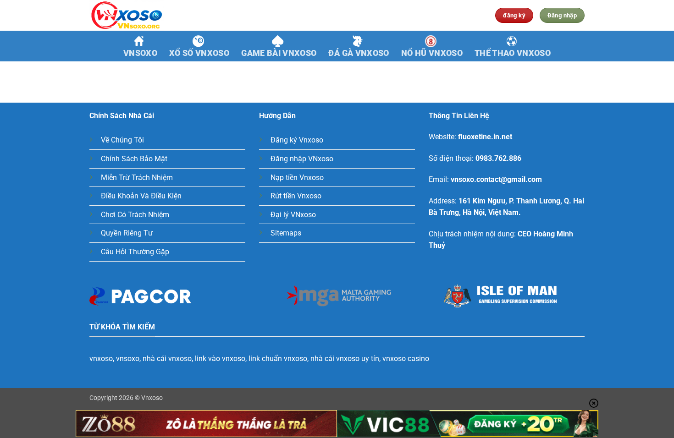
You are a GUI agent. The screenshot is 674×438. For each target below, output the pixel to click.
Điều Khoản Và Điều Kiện (141, 196)
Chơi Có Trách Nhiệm (135, 214)
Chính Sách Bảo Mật (134, 158)
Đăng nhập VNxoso (302, 158)
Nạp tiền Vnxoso (297, 177)
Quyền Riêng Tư (127, 233)
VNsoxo (140, 53)
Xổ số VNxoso (199, 53)
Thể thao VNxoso (513, 53)
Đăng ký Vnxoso (297, 140)
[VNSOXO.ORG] (135, 15)
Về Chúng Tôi (122, 140)
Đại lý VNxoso (293, 214)
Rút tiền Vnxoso (296, 196)
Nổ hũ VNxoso (432, 53)
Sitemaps (286, 233)
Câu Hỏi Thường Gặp (135, 251)
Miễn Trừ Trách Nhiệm (137, 177)
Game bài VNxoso (278, 53)
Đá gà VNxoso (358, 53)
